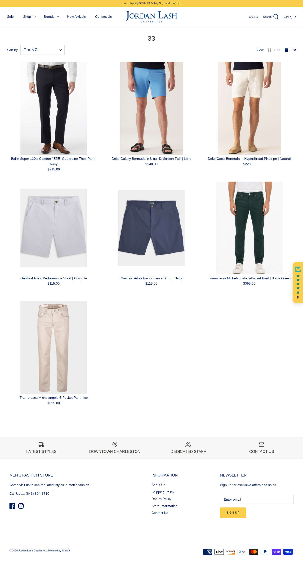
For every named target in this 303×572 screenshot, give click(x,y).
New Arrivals (76, 16)
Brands (49, 16)
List (293, 50)
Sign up (233, 512)
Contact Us (103, 16)
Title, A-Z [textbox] (30, 50)
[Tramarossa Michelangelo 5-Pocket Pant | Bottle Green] (249, 228)
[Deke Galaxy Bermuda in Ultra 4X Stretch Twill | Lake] (151, 108)
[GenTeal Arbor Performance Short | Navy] (151, 228)
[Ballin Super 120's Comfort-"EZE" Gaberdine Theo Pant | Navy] (53, 108)
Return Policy (161, 499)
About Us (158, 485)
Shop (27, 16)
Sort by (12, 50)
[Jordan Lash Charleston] (151, 17)
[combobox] (42, 50)
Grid (277, 50)
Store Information (165, 506)
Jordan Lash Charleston (32, 550)
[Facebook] (12, 506)
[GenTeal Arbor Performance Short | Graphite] (53, 228)
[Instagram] (21, 506)
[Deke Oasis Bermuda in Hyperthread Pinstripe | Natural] (249, 108)
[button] (298, 282)
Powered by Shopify (59, 550)
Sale (10, 16)
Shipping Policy (163, 492)
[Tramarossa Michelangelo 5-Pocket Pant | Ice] (53, 347)
